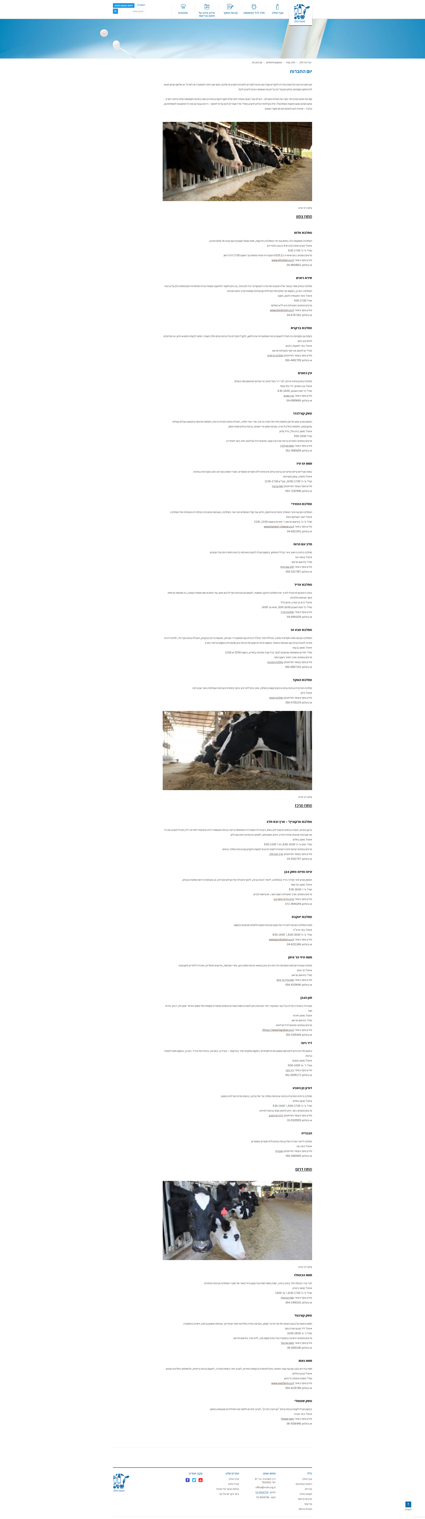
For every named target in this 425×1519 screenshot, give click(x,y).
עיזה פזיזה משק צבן (283, 899)
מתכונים (183, 12)
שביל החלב (233, 1484)
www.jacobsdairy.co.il (281, 939)
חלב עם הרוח (287, 567)
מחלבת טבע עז (275, 662)
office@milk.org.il (265, 1487)
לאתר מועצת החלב (124, 5)
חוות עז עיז (277, 486)
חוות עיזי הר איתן (285, 980)
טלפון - (265, 1492)
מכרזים (308, 1489)
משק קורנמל (287, 1343)
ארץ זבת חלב (276, 854)
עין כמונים (289, 395)
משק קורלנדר (287, 446)
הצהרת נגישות (305, 1509)
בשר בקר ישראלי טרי (229, 1494)
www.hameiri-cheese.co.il (279, 526)
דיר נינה (290, 1070)
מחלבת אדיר (287, 612)
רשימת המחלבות (304, 1484)
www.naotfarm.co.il (282, 1383)
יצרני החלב (233, 1479)
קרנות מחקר (230, 12)
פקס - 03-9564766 (266, 1497)
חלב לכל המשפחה (254, 12)
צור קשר (308, 1504)
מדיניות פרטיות (305, 1499)
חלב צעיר (290, 62)
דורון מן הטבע (276, 1115)
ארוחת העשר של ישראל (227, 1489)
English (141, 5)
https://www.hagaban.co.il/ (278, 1030)
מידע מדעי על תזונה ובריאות (207, 14)
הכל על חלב (305, 62)
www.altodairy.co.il (283, 260)
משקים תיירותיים (274, 62)
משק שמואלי (287, 1419)
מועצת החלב (305, 1494)
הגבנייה (279, 1151)
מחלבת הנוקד (276, 697)
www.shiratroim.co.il (282, 310)
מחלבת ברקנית (275, 355)
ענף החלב (277, 12)
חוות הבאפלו (287, 1297)
